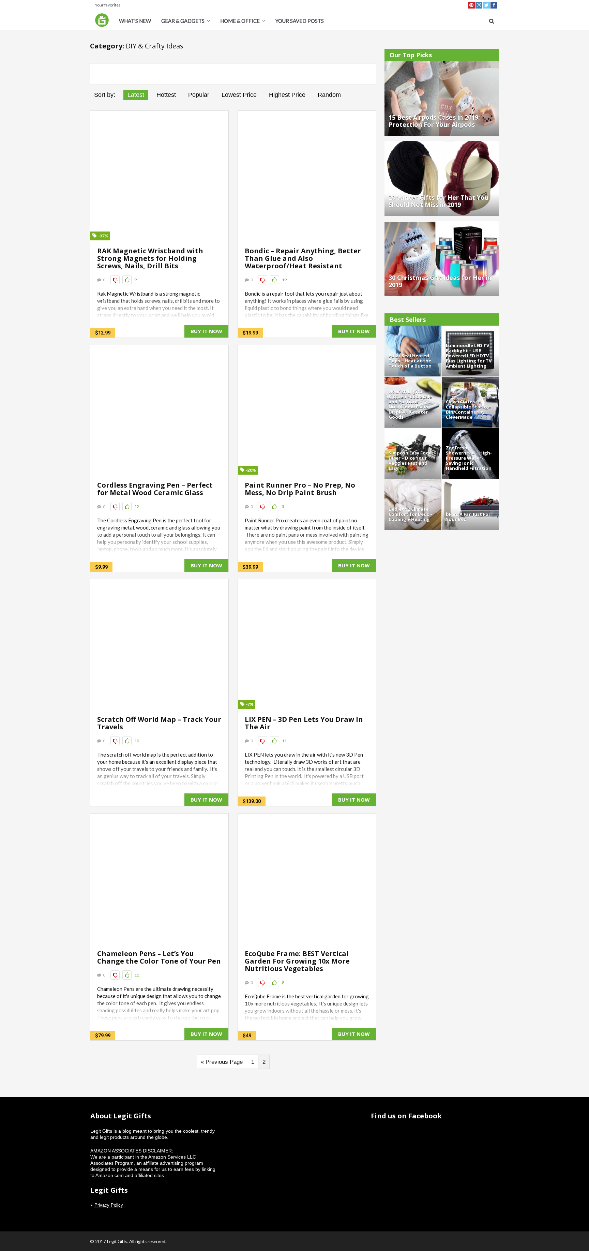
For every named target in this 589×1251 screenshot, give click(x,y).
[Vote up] (127, 279)
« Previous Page (222, 1062)
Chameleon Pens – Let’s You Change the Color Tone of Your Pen (159, 957)
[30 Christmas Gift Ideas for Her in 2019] (441, 224)
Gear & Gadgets (183, 21)
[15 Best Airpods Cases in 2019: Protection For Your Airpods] (441, 64)
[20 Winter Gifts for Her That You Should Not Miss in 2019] (441, 144)
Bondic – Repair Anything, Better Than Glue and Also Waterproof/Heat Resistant (303, 258)
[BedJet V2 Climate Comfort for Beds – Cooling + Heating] (412, 482)
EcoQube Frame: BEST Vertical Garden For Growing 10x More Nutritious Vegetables (297, 961)
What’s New (135, 21)
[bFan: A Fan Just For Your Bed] (470, 482)
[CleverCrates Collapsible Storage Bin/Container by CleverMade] (470, 380)
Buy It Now (206, 331)
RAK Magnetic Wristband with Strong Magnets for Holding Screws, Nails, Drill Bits (150, 258)
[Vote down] (115, 279)
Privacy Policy (108, 1205)
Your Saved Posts (299, 21)
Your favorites (108, 5)
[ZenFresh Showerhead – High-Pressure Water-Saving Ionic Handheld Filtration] (470, 431)
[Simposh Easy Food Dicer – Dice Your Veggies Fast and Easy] (412, 431)
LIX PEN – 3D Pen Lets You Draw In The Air (304, 723)
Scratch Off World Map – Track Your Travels (159, 723)
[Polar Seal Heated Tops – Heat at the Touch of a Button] (412, 329)
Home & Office (240, 21)
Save (159, 175)
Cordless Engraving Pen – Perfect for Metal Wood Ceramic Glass (155, 488)
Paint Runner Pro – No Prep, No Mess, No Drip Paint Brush (300, 488)
